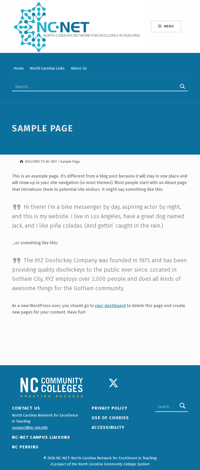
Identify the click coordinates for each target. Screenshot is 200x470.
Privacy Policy (109, 408)
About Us (79, 68)
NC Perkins (25, 446)
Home (19, 68)
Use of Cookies (110, 417)
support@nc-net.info (30, 427)
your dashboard (110, 305)
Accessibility (108, 427)
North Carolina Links (47, 68)
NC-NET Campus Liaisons (41, 437)
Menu (169, 26)
